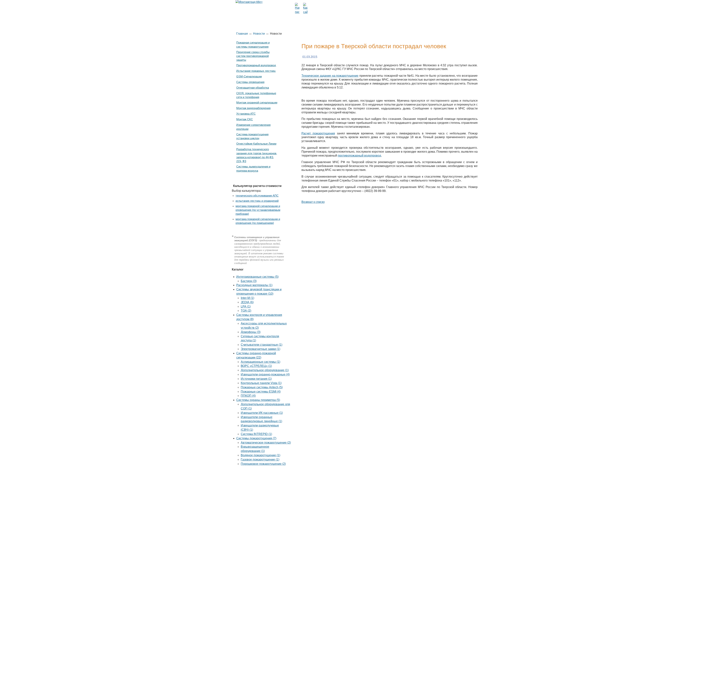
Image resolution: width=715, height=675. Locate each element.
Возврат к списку (313, 201)
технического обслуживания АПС (257, 195)
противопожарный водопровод (359, 155)
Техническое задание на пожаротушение (329, 75)
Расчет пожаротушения (318, 133)
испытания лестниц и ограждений (257, 200)
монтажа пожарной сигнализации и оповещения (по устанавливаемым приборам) (258, 210)
